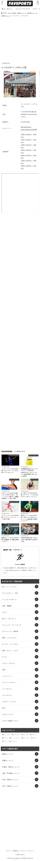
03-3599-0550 (25, 122)
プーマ (34, 738)
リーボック (14, 741)
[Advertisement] (20, 38)
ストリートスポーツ (9, 682)
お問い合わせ (20, 854)
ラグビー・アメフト (9, 701)
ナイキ (5, 738)
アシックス (7, 734)
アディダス (16, 734)
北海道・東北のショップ (11, 767)
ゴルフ (4, 612)
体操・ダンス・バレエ (10, 650)
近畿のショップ (7, 760)
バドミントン (7, 676)
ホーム (9, 851)
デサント (34, 734)
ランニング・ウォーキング (11, 625)
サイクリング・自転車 (10, 631)
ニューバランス (15, 738)
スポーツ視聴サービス (10, 721)
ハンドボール (7, 689)
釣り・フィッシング (9, 587)
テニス (4, 657)
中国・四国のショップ (10, 779)
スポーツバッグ (7, 714)
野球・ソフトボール (9, 638)
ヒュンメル (26, 738)
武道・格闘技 (7, 606)
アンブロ (25, 734)
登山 (3, 708)
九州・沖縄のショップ (10, 786)
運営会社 (16, 851)
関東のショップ (7, 754)
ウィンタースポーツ (9, 599)
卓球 (3, 670)
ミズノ (5, 741)
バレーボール (7, 695)
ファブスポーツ (16, 858)
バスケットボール (8, 663)
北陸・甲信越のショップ (11, 773)
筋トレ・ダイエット (9, 619)
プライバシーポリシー (27, 851)
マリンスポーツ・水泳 (10, 593)
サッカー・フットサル (10, 644)
